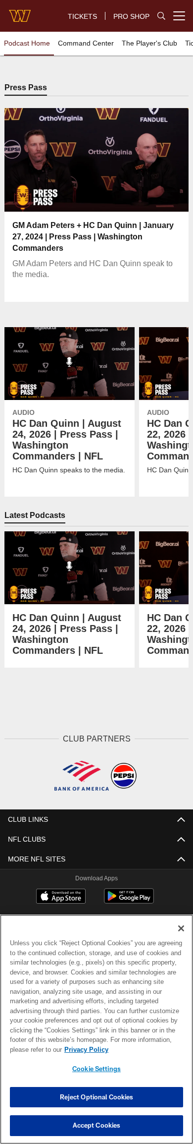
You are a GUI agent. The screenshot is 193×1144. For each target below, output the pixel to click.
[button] (33, 160)
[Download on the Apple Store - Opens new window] (61, 897)
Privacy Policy (84, 1049)
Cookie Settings (96, 1069)
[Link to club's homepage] (20, 12)
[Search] (161, 16)
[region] (96, 1029)
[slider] (96, 192)
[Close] (181, 928)
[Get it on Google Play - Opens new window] (129, 901)
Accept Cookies (97, 1125)
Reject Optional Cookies (97, 1097)
